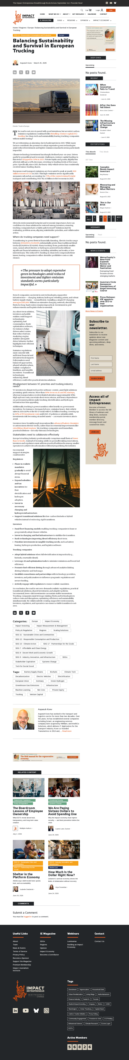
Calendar (92, 14)
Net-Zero (41, 690)
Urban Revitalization (76, 994)
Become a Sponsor (21, 958)
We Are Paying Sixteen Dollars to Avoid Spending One (62, 811)
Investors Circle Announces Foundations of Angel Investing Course (108, 286)
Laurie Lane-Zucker (62, 829)
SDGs (59, 20)
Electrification (64, 676)
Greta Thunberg (85, 1009)
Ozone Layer (105, 1023)
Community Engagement (77, 1019)
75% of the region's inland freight (60, 176)
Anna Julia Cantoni (106, 110)
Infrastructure (52, 685)
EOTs (71, 1028)
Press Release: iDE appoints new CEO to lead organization (107, 301)
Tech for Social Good (24, 666)
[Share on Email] (34, 72)
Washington (73, 1009)
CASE (108, 1004)
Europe (61, 35)
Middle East (54, 867)
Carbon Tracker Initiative (77, 1014)
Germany (40, 681)
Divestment (72, 989)
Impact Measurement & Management (52, 626)
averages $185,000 (21, 302)
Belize (100, 1004)
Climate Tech (70, 672)
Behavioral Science (75, 1023)
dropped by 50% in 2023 (33, 159)
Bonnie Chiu (104, 192)
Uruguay (92, 1004)
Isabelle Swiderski (27, 889)
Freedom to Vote (95, 1019)
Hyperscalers (84, 989)
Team (15, 945)
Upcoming (90, 65)
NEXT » (119, 218)
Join (110, 10)
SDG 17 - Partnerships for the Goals (58, 644)
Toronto (96, 999)
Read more (66, 731)
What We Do (54, 14)
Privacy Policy (19, 955)
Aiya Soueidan (61, 887)
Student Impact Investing (77, 1004)
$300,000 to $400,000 (30, 243)
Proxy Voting (93, 1014)
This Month (91, 152)
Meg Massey (104, 174)
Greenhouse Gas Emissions (27, 685)
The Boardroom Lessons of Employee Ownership (28, 811)
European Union (22, 681)
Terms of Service (20, 951)
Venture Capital (36, 694)
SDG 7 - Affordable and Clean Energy (30, 648)
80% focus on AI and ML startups (59, 392)
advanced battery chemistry (66, 423)
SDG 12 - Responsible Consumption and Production (32, 35)
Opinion (84, 20)
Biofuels (53, 672)
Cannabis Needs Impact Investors (107, 169)
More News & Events (94, 311)
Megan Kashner (105, 208)
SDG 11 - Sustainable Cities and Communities (34, 635)
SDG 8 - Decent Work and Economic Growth (34, 653)
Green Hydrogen (57, 681)
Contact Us (99, 941)
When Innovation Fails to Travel (107, 87)
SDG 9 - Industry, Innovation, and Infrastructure (35, 657)
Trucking (19, 694)
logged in (27, 917)
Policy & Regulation (23, 630)
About (66, 14)
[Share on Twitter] (21, 72)
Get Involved (78, 14)
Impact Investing (22, 626)
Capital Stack (99, 1009)
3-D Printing (108, 1019)
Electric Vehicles (44, 676)
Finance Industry (74, 999)
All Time (89, 160)
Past (100, 235)
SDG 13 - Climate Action (25, 644)
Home (42, 14)
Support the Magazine (22, 961)
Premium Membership (22, 965)
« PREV (89, 218)
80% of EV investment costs (27, 414)
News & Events (19, 948)
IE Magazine (46, 20)
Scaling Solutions (61, 630)
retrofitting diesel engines (24, 428)
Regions (71, 20)
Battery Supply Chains (33, 672)
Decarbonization (22, 676)
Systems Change (49, 662)
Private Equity (58, 690)
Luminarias (72, 941)
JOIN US (95, 432)
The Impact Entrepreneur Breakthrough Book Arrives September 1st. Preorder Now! (48, 3)
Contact (103, 14)
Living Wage (90, 994)
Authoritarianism (103, 994)
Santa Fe (86, 999)
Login (98, 10)
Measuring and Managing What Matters (107, 187)
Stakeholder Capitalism (25, 662)
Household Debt (98, 989)
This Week (103, 152)
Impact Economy (101, 20)
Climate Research (91, 1023)
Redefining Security (56, 800)
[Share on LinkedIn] (15, 72)
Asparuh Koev (26, 63)
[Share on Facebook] (27, 72)
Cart (86, 10)
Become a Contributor (49, 955)
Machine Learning (22, 690)
